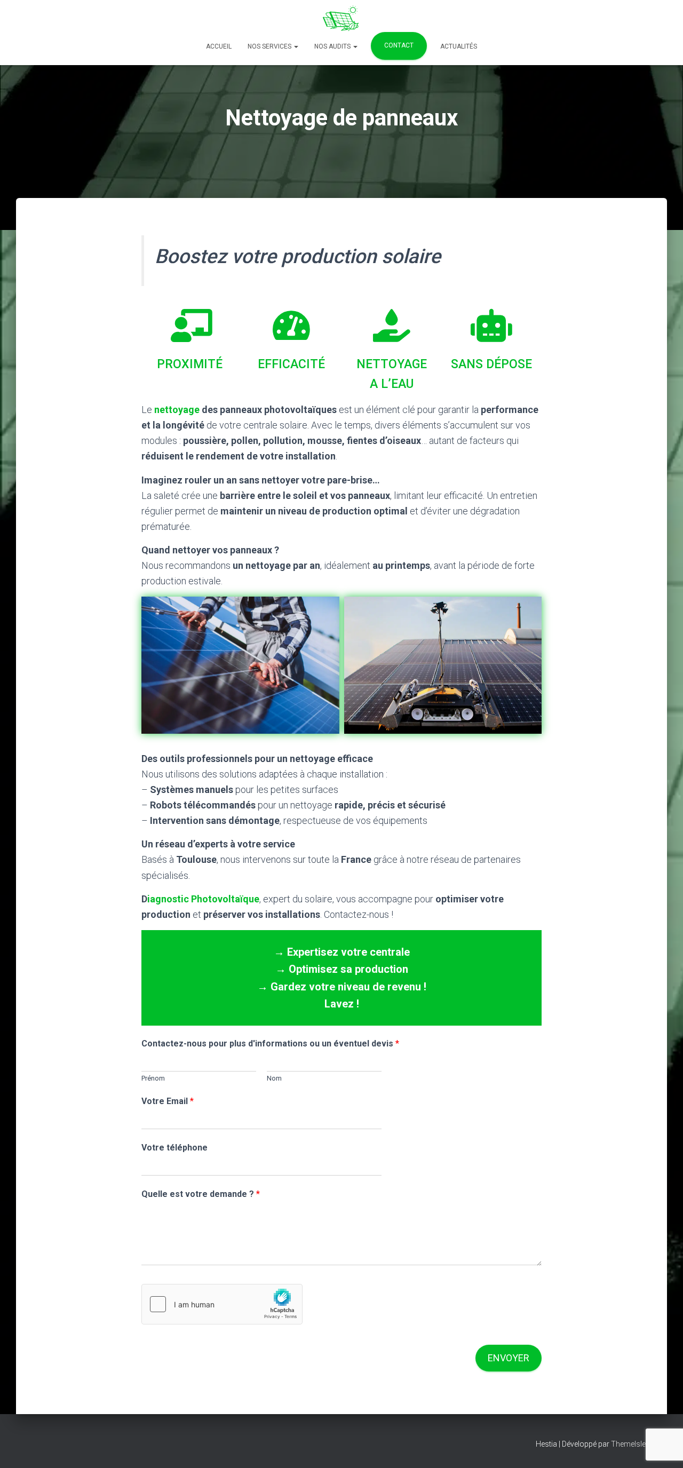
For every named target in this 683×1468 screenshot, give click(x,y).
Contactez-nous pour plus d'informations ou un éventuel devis (270, 1043)
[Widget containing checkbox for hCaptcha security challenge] (222, 1304)
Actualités (458, 46)
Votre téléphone (174, 1147)
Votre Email (167, 1101)
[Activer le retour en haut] (662, 1446)
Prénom (153, 1078)
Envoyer (508, 1357)
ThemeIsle (628, 1444)
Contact (399, 45)
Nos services (270, 46)
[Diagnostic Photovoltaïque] (341, 18)
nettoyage (178, 409)
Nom (274, 1078)
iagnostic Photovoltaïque (203, 898)
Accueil (219, 46)
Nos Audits (333, 46)
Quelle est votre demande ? (200, 1194)
